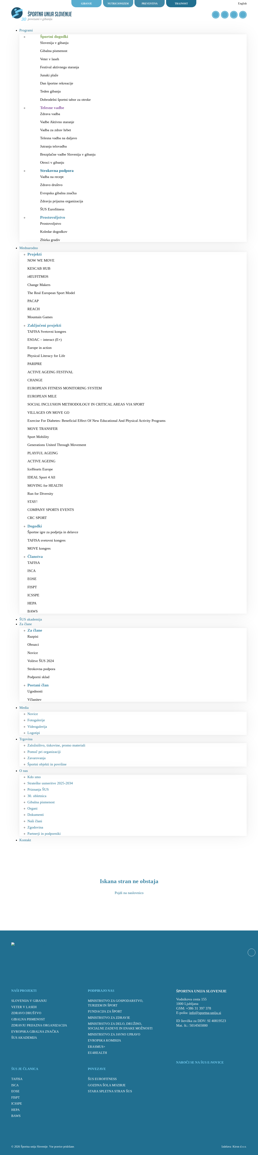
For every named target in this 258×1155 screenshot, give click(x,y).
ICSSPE (33, 595)
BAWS (32, 611)
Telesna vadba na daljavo (58, 138)
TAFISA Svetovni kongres (46, 332)
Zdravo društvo (51, 185)
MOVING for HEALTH (45, 485)
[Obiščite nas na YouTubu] (234, 15)
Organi (32, 808)
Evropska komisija (104, 1040)
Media (24, 708)
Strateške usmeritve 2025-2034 (50, 783)
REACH (33, 309)
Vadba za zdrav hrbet (55, 130)
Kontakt (25, 840)
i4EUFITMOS (37, 276)
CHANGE (35, 380)
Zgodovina (35, 827)
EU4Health (97, 1052)
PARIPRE (34, 364)
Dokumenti (35, 815)
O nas (23, 771)
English (242, 3)
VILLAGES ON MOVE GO (48, 413)
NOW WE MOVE (40, 260)
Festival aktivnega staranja (59, 67)
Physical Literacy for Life (46, 356)
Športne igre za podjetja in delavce (52, 532)
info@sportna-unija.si (205, 1013)
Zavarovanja (36, 758)
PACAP (33, 301)
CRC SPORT (37, 518)
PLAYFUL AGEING (42, 453)
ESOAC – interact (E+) (44, 340)
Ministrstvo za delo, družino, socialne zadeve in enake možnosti (120, 1026)
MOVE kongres (39, 548)
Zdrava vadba (50, 114)
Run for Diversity (40, 494)
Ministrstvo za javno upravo (114, 1034)
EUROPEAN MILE (42, 396)
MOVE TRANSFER (42, 429)
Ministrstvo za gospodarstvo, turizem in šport (115, 1003)
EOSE (31, 579)
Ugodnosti (35, 691)
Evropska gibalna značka (58, 193)
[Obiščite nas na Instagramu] (225, 15)
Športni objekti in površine (47, 764)
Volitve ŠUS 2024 (40, 661)
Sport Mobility (38, 437)
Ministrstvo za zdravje (109, 1017)
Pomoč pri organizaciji (44, 752)
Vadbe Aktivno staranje (57, 122)
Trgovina (25, 739)
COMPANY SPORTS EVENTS (50, 510)
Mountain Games (40, 317)
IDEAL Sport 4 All (41, 477)
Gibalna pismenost (53, 51)
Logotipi (33, 733)
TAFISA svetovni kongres (46, 540)
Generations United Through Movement (56, 445)
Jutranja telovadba (53, 146)
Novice (32, 653)
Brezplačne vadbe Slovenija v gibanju (68, 154)
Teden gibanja (50, 91)
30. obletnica (36, 796)
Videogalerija (37, 727)
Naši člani (34, 821)
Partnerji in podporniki (44, 834)
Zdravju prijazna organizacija (61, 201)
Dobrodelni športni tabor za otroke (65, 100)
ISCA (31, 571)
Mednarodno (28, 248)
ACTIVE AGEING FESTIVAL (50, 372)
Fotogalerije (36, 720)
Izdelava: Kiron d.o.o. (234, 1146)
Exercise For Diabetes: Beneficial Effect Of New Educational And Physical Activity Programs (96, 421)
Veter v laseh (49, 59)
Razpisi (32, 636)
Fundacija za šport (105, 1011)
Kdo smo (34, 777)
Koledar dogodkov (53, 232)
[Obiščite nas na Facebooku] (216, 15)
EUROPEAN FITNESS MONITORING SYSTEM (64, 388)
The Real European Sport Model (51, 293)
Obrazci (33, 644)
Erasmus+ (96, 1046)
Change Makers (38, 285)
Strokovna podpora (41, 669)
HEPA (31, 603)
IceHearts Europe (40, 469)
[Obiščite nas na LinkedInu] (243, 15)
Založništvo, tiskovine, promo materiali (56, 745)
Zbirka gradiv (50, 240)
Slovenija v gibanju (54, 43)
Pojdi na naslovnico (129, 893)
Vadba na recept (51, 177)
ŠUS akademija (30, 619)
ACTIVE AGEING (41, 461)
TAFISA (33, 563)
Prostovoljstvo (50, 223)
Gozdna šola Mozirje (107, 1085)
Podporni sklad (38, 677)
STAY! (32, 502)
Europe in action (39, 348)
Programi (26, 30)
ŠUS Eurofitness (52, 209)
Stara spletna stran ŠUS (110, 1091)
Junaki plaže (49, 75)
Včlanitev (34, 700)
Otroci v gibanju (52, 162)
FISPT (32, 587)
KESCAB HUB (38, 268)
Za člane (25, 624)
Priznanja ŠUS (38, 789)
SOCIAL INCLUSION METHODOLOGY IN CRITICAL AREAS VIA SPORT (85, 404)
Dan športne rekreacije (56, 83)
